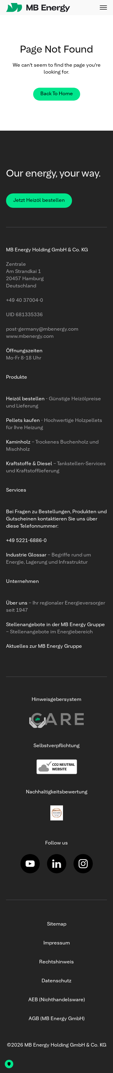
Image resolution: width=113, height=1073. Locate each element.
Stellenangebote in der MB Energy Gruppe (55, 625)
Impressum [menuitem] (56, 943)
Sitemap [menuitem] (56, 924)
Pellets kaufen (23, 420)
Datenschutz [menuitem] (56, 981)
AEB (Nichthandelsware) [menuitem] (56, 1000)
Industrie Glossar (27, 555)
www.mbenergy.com (30, 336)
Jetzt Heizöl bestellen (39, 200)
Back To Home (56, 94)
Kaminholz (19, 442)
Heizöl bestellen (26, 399)
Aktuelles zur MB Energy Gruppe (44, 646)
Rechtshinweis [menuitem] (56, 962)
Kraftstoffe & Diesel (29, 464)
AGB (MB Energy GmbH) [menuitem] (57, 1019)
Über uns (17, 603)
